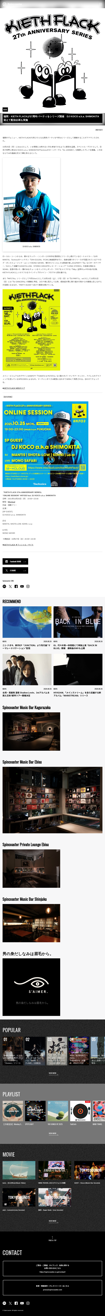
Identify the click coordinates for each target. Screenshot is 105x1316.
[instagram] (28, 588)
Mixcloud (11, 502)
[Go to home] (12, 3)
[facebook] (16, 588)
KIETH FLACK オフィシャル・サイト (19, 545)
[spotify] (4, 588)
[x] (10, 588)
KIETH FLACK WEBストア (14, 388)
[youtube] (22, 588)
